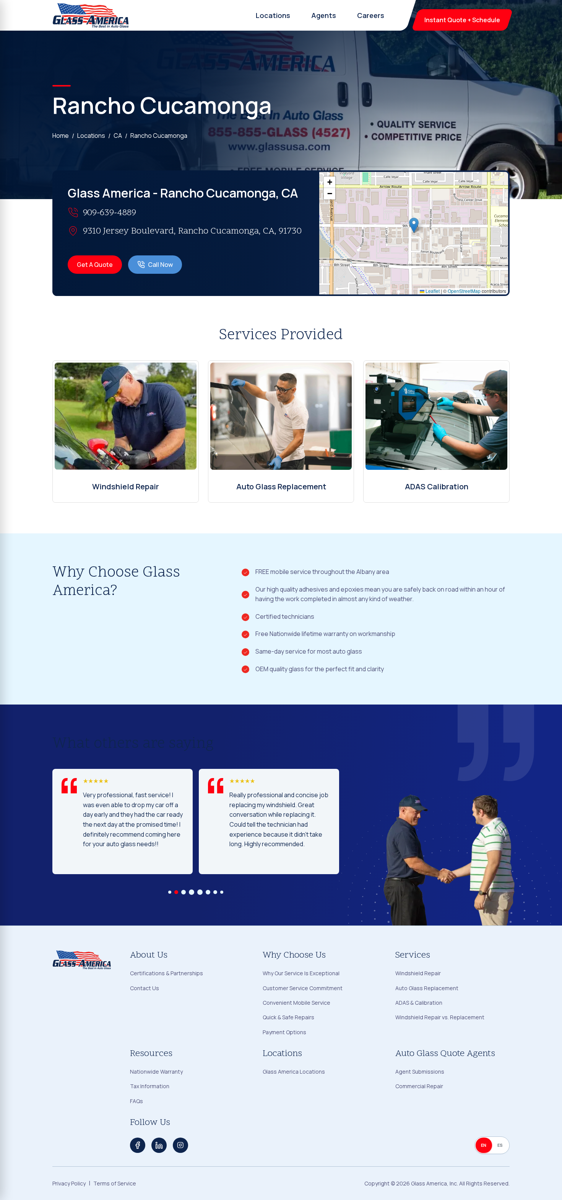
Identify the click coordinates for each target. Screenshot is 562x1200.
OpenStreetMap (464, 291)
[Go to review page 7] (215, 892)
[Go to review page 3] (183, 892)
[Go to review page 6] (208, 892)
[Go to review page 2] (176, 892)
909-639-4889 (109, 213)
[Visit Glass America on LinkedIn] (159, 1145)
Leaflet (432, 291)
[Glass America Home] (91, 15)
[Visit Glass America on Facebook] (137, 1145)
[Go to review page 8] (221, 892)
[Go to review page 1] (169, 892)
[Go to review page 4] (191, 892)
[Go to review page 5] (200, 892)
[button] (414, 225)
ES (500, 1145)
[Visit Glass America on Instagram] (180, 1145)
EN (484, 1145)
